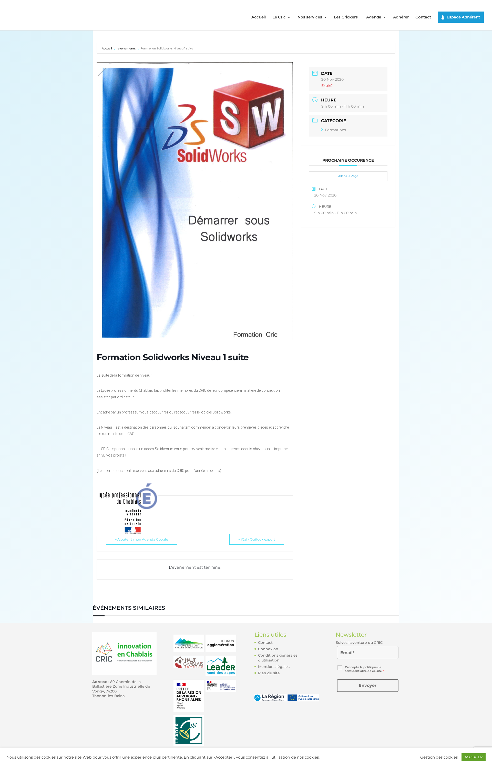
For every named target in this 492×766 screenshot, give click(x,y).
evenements (127, 48)
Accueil (258, 17)
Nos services (310, 17)
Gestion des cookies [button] (439, 757)
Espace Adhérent (463, 17)
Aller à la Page (348, 176)
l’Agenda (372, 17)
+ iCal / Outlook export (256, 539)
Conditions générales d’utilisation (278, 657)
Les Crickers (346, 17)
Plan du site (269, 673)
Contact (423, 17)
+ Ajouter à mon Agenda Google (141, 539)
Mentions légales (274, 666)
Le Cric (279, 17)
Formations (335, 130)
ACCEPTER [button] (474, 757)
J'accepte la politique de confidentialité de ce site (364, 668)
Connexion (268, 649)
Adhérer (401, 17)
